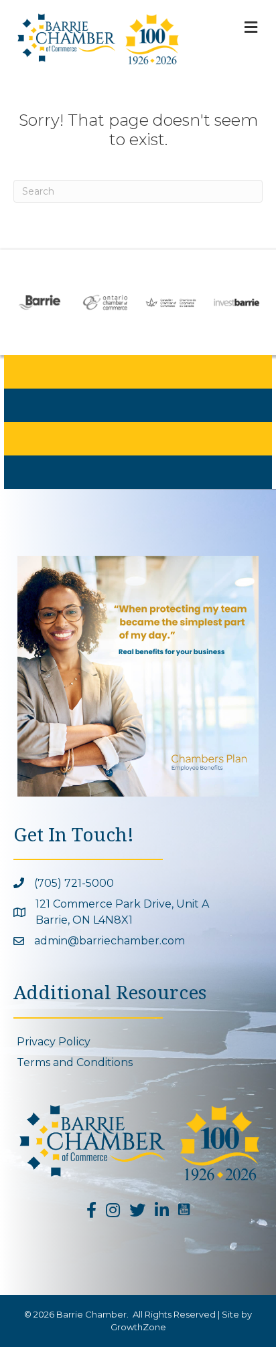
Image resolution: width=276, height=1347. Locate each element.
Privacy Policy (53, 1041)
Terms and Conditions (75, 1062)
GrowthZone (138, 1327)
